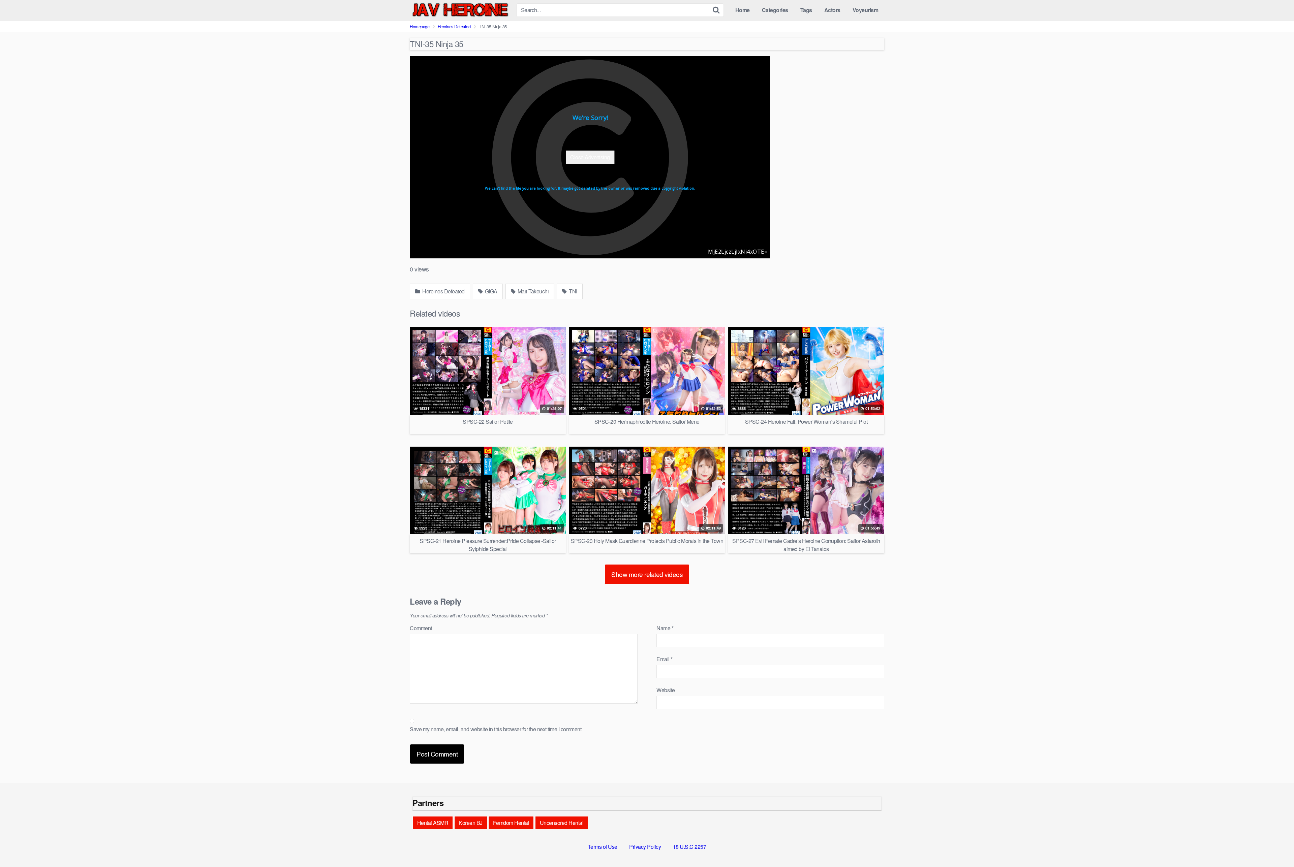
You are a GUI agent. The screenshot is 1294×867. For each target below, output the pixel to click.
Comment (421, 628)
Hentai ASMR (433, 823)
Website (665, 690)
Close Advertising (590, 157)
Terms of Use (602, 846)
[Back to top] (1275, 845)
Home (742, 10)
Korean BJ (471, 823)
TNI (572, 291)
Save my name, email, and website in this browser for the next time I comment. (496, 729)
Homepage (419, 26)
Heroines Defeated (454, 26)
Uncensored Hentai (562, 823)
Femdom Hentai (511, 823)
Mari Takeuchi (532, 291)
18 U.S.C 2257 (689, 846)
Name (664, 628)
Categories (775, 10)
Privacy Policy (645, 846)
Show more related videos (647, 574)
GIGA (490, 291)
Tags (806, 10)
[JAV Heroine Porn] (460, 10)
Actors (832, 10)
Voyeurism (866, 10)
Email (664, 659)
